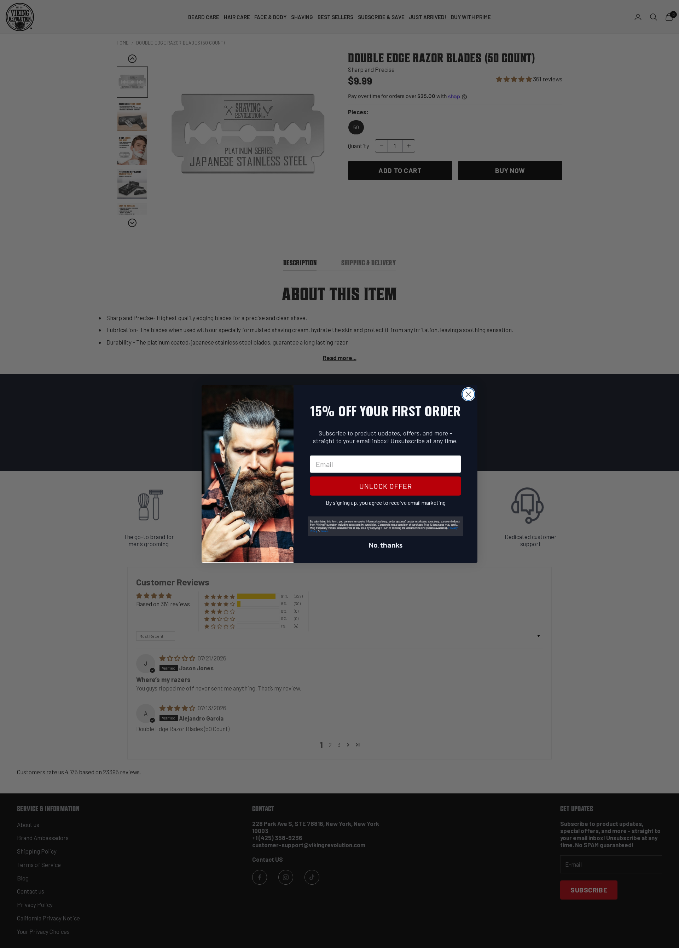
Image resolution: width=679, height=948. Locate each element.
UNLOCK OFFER (385, 486)
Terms (324, 531)
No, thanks (385, 545)
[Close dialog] (468, 394)
